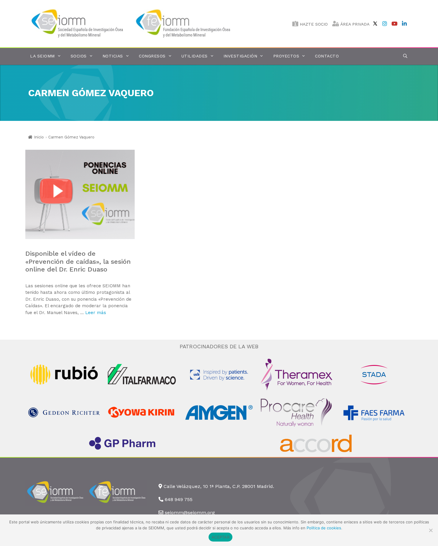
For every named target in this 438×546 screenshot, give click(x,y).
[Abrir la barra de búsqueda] (405, 56)
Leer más (95, 312)
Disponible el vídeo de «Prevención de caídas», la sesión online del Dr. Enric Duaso (78, 261)
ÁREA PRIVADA (354, 24)
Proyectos (286, 56)
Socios (79, 56)
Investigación (240, 56)
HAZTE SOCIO (313, 24)
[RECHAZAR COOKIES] (431, 530)
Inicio (39, 137)
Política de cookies (324, 527)
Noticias (112, 56)
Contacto (327, 56)
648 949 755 (178, 499)
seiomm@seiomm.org (190, 512)
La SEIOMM (42, 56)
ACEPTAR (220, 537)
